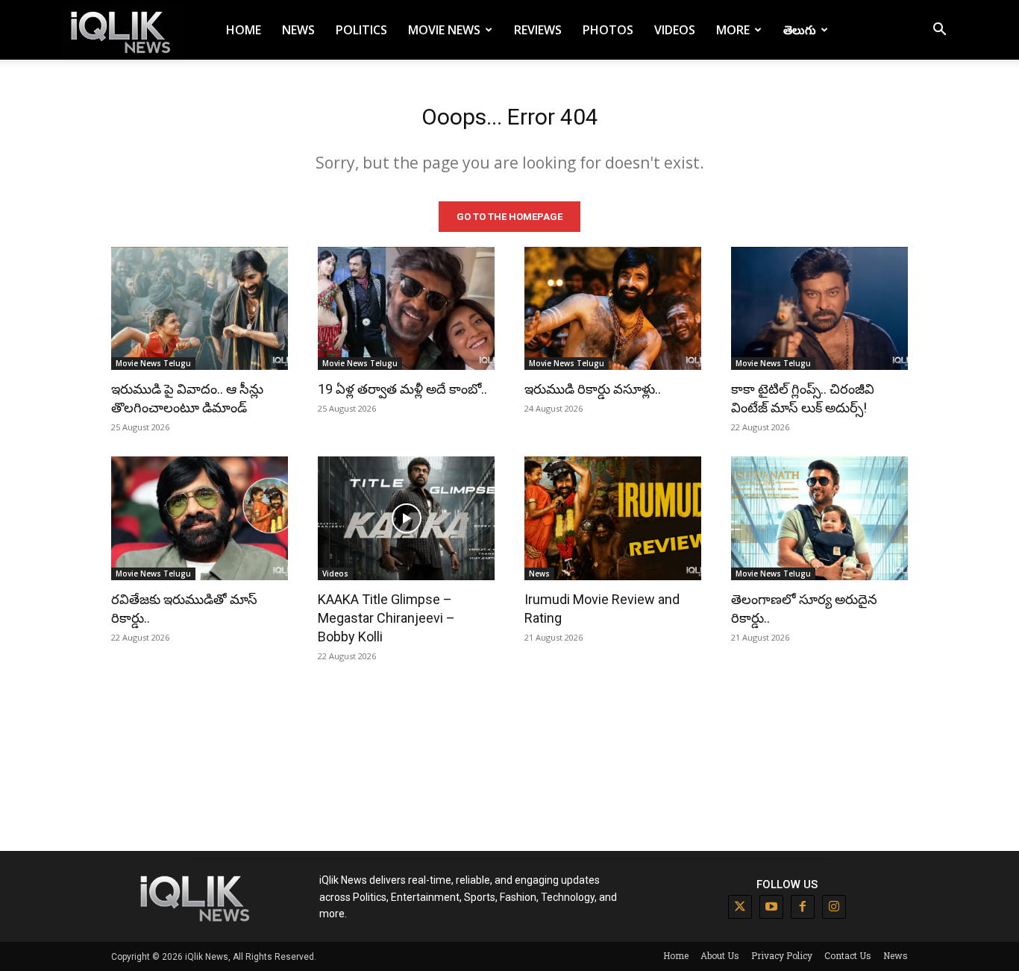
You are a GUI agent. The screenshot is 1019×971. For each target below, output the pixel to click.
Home (243, 30)
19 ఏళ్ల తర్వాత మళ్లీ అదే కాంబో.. (402, 389)
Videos (674, 30)
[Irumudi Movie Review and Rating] (612, 518)
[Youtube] (771, 907)
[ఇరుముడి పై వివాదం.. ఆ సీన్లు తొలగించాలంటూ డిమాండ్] (199, 309)
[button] (939, 31)
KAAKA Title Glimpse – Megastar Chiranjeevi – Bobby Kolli (386, 617)
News (298, 30)
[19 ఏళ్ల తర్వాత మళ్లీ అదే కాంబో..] (406, 309)
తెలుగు (799, 30)
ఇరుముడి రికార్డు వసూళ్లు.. (592, 389)
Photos (608, 30)
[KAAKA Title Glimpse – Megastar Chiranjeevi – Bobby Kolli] (406, 518)
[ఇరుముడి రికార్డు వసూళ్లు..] (612, 309)
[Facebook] (803, 907)
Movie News (444, 30)
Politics (361, 30)
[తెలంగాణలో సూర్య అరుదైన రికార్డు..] (819, 518)
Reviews (538, 30)
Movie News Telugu (153, 363)
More (733, 30)
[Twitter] (740, 907)
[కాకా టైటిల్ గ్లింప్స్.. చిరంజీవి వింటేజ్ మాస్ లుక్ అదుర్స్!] (819, 309)
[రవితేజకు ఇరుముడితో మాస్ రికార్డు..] (199, 518)
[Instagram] (834, 907)
